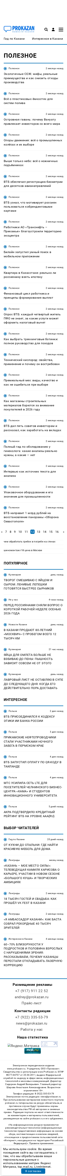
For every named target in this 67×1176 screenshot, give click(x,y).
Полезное (14, 68)
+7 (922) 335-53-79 (31, 1017)
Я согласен (33, 1171)
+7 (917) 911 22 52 (31, 991)
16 (57, 532)
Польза (13, 711)
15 (51, 532)
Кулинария (15, 574)
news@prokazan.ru (31, 1023)
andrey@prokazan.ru (31, 997)
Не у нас (13, 599)
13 (38, 532)
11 (26, 532)
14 (45, 532)
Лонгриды (14, 860)
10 (20, 532)
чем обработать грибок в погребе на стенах (29, 541)
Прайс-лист (32, 1003)
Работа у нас (31, 1029)
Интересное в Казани (21, 939)
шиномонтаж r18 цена (17, 550)
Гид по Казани (17, 839)
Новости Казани (18, 624)
